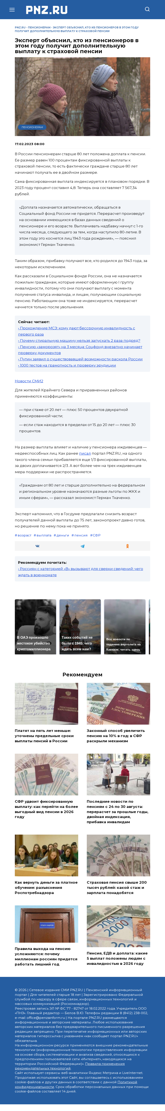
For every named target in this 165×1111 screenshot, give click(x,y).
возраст (24, 535)
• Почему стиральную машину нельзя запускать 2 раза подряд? (79, 340)
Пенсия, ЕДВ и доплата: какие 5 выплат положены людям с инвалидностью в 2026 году (117, 958)
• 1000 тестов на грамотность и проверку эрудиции (67, 365)
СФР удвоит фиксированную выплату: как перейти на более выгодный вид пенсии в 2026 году (46, 809)
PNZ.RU (20, 27)
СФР (97, 535)
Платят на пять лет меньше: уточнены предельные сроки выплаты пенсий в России (44, 735)
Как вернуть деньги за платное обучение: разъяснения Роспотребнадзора (46, 887)
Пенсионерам (39, 27)
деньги (63, 535)
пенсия (81, 535)
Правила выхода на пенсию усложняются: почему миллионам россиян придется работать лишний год (46, 956)
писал (85, 453)
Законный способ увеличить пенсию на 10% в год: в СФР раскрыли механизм (116, 735)
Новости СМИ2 (29, 381)
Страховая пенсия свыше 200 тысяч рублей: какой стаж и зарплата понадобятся (117, 887)
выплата (44, 535)
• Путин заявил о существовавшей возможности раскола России (80, 359)
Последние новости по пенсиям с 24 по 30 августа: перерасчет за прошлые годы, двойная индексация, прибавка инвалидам (117, 811)
